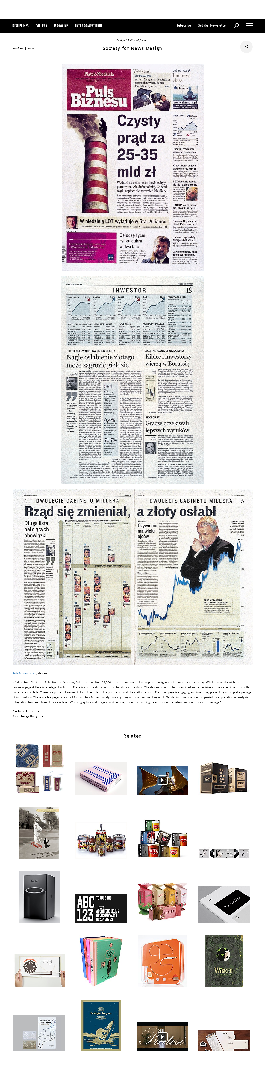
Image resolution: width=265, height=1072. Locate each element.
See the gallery (25, 716)
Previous (17, 48)
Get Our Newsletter (212, 26)
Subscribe (184, 26)
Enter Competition (88, 26)
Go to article (23, 711)
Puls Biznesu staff (24, 673)
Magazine (61, 26)
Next (31, 48)
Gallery (41, 26)
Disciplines (20, 26)
